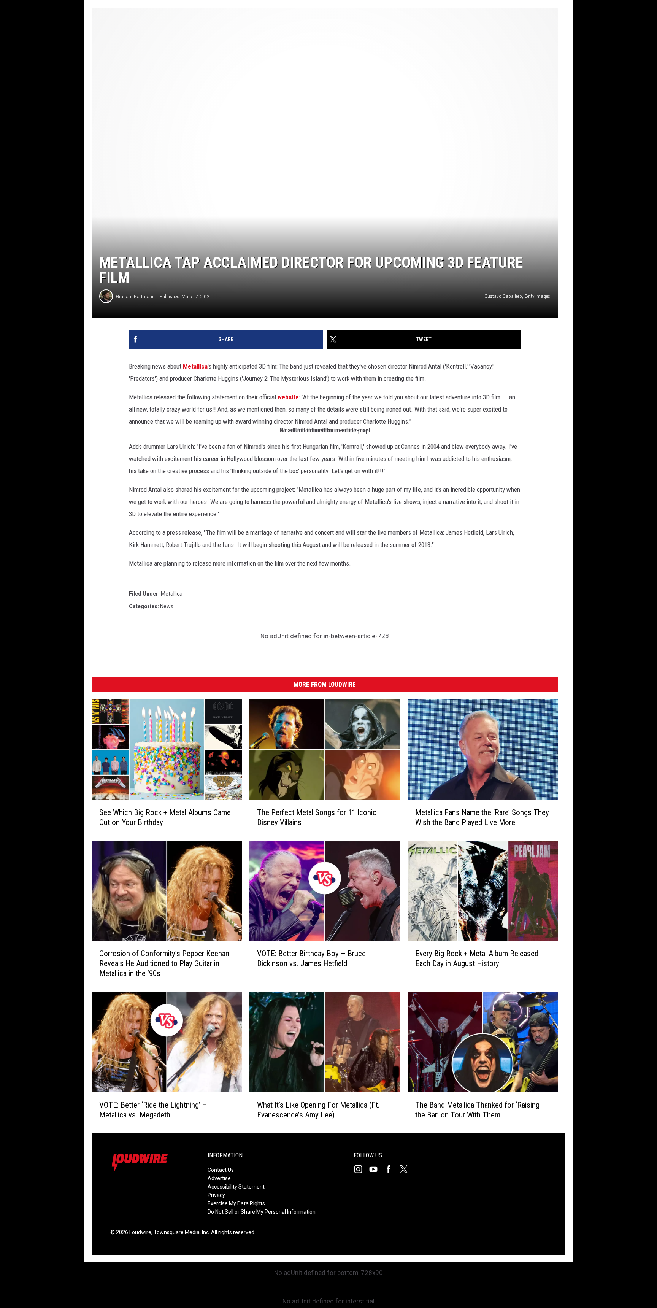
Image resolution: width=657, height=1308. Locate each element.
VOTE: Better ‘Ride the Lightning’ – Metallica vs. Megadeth (153, 1109)
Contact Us (221, 1170)
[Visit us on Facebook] (391, 1169)
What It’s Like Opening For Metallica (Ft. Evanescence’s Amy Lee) (318, 1109)
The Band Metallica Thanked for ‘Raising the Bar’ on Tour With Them (477, 1109)
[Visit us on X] (406, 1169)
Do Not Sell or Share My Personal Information (262, 1212)
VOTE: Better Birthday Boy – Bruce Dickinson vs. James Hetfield (311, 958)
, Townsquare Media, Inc (180, 1232)
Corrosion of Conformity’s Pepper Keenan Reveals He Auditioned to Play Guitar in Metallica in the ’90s (164, 963)
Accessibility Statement (236, 1187)
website (288, 397)
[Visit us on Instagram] (361, 1169)
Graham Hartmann (135, 296)
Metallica (195, 366)
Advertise (219, 1178)
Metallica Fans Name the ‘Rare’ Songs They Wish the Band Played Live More (482, 817)
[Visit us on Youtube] (376, 1169)
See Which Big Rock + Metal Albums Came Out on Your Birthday (165, 817)
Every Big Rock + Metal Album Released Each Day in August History (476, 958)
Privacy (216, 1195)
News (166, 606)
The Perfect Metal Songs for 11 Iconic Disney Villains (316, 817)
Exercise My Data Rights (236, 1203)
